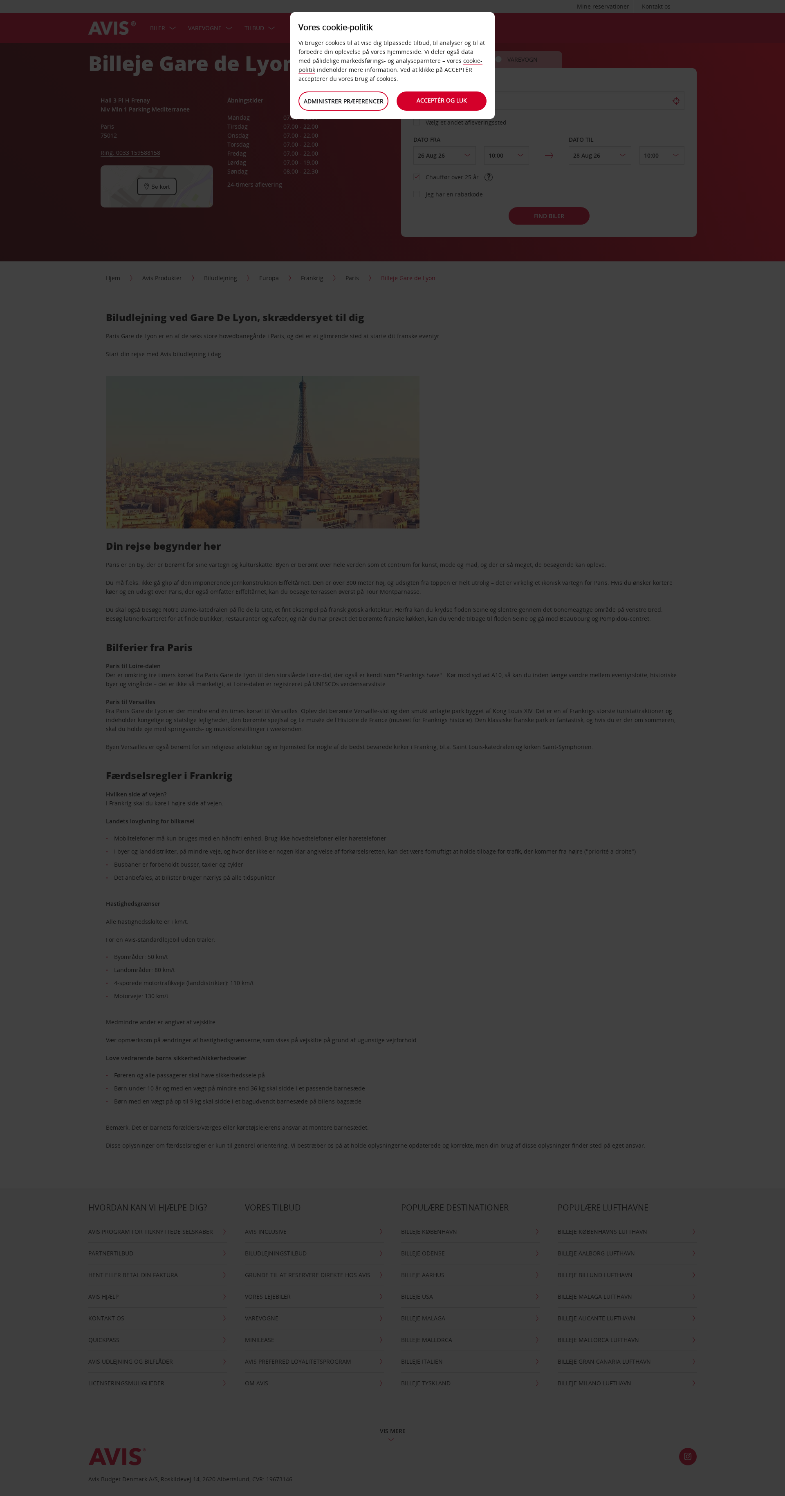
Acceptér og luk (442, 100)
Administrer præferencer (344, 101)
